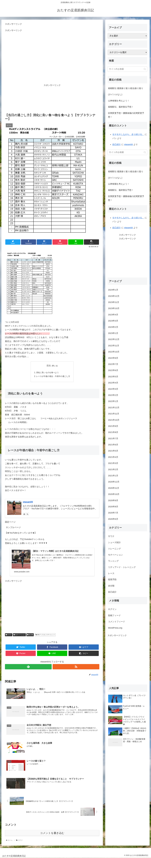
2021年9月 (113, 426)
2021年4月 (113, 457)
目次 (49, 365)
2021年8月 (113, 432)
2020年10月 (113, 494)
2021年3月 (113, 463)
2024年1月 (113, 290)
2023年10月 (113, 308)
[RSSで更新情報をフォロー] (27, 514)
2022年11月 (113, 345)
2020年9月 (113, 500)
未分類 (30, 635)
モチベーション (20, 635)
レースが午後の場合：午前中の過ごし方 (53, 376)
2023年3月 (113, 321)
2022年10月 (113, 352)
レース (111, 573)
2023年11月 (113, 302)
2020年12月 (113, 482)
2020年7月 (113, 513)
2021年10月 (113, 420)
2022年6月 (113, 370)
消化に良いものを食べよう (47, 372)
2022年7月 (113, 364)
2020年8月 (113, 506)
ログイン (112, 609)
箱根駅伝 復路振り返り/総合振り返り (125, 88)
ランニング (113, 561)
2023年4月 (113, 314)
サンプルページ (13, 527)
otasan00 (28, 502)
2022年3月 (113, 389)
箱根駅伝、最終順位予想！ (121, 107)
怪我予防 (112, 579)
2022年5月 (113, 376)
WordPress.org (115, 628)
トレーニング (114, 548)
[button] (145, 69)
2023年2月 (113, 327)
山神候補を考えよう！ (118, 101)
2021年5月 (113, 451)
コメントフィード (116, 621)
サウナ (9, 635)
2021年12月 (113, 407)
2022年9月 (113, 358)
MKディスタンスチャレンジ (46, 635)
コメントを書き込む (52, 833)
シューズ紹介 (114, 542)
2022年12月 (113, 339)
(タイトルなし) (115, 94)
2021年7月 (113, 438)
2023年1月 (113, 333)
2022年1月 (113, 401)
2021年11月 (113, 414)
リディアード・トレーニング (122, 567)
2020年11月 (113, 488)
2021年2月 (113, 469)
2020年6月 (113, 519)
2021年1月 (113, 475)
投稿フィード (114, 615)
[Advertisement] (52, 60)
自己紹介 (116, 144)
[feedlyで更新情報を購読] (24, 514)
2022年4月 (113, 383)
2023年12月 (113, 296)
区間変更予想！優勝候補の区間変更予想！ (126, 115)
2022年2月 (113, 395)
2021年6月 (113, 444)
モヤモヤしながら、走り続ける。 (128, 134)
